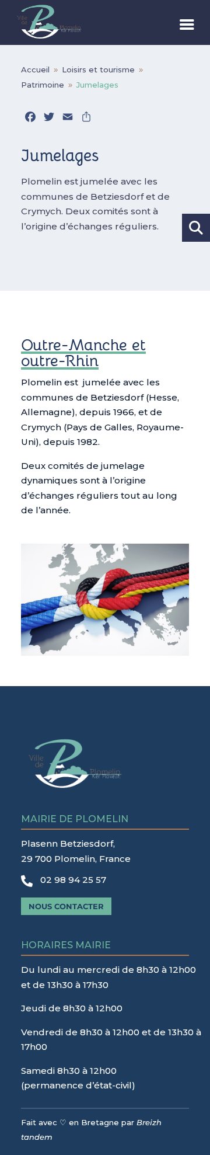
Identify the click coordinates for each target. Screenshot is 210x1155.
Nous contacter (66, 906)
